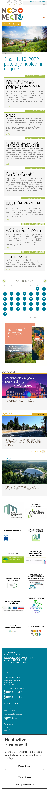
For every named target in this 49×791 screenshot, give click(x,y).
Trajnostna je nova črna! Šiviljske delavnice (24, 230)
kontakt (15, 2)
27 (24, 309)
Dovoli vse (24, 766)
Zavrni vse (24, 777)
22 (37, 304)
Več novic (35, 451)
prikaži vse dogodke (37, 317)
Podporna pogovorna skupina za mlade (21, 174)
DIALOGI (11, 115)
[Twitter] (18, 24)
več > (8, 106)
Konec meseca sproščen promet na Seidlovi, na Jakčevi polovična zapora (23, 442)
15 (37, 299)
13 (24, 299)
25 (11, 309)
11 (11, 299)
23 (44, 304)
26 (18, 309)
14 (31, 299)
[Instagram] (9, 24)
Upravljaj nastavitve (24, 784)
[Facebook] (4, 24)
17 (5, 304)
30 (44, 309)
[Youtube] (13, 24)
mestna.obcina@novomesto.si (17, 688)
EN (20, 2)
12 (18, 299)
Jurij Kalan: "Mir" (18, 256)
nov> (45, 281)
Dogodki (6, 53)
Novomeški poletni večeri (19, 400)
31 (5, 314)
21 (31, 304)
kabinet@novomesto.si (15, 714)
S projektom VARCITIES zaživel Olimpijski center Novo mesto (22, 488)
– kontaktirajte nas (35, 3)
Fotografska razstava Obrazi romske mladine (22, 144)
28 (31, 309)
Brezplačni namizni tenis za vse (23, 204)
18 (11, 304)
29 (37, 309)
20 (24, 304)
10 (5, 299)
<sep (4, 281)
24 (5, 309)
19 (18, 304)
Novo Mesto (18, 14)
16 (44, 299)
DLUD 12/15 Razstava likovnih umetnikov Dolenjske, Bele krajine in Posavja (23, 84)
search (9, 2)
